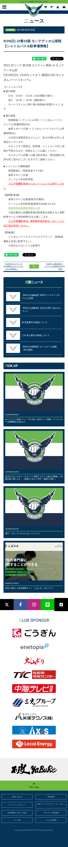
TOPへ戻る (34, 787)
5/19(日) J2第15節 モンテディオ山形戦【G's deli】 (53, 266)
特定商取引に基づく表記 (17, 813)
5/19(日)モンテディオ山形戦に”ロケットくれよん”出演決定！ (14, 266)
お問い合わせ (17, 797)
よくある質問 (51, 820)
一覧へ (34, 266)
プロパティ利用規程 (51, 813)
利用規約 (51, 797)
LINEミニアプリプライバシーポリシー (51, 805)
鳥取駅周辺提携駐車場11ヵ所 (24, 208)
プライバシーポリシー (17, 805)
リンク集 (17, 820)
